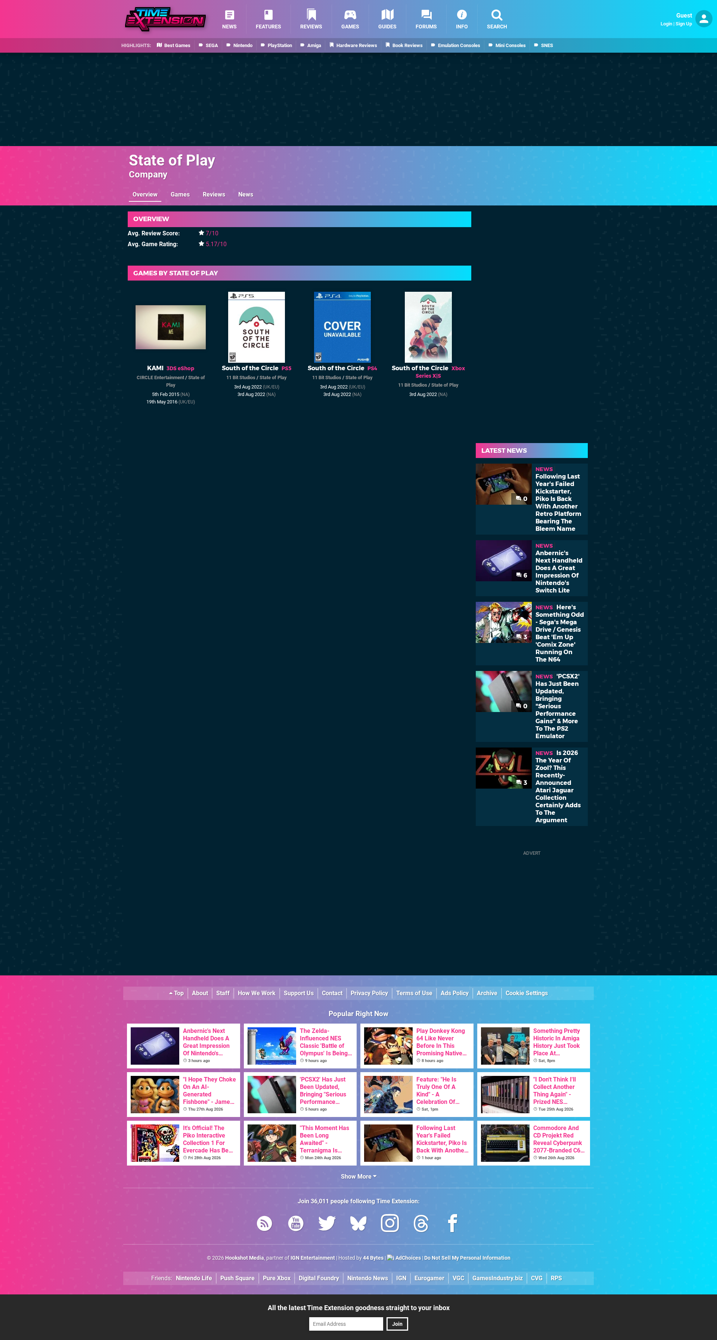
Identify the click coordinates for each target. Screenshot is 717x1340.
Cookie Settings (527, 993)
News (245, 194)
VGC (458, 1278)
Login (666, 24)
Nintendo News (367, 1278)
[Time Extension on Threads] (421, 1224)
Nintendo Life (194, 1278)
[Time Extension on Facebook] (452, 1224)
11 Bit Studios (240, 377)
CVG (537, 1278)
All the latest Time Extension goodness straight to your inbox (359, 1308)
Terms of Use (414, 993)
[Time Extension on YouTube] (296, 1224)
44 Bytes (373, 1258)
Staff (223, 993)
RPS (556, 1278)
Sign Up (684, 24)
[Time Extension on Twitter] (327, 1224)
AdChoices (407, 1258)
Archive (487, 993)
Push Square (237, 1278)
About (200, 993)
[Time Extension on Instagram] (390, 1224)
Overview (145, 194)
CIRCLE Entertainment (160, 377)
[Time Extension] (165, 19)
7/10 (212, 233)
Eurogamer (429, 1278)
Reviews (214, 194)
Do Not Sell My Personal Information (467, 1258)
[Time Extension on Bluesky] (358, 1224)
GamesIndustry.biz (497, 1278)
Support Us (299, 993)
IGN (401, 1278)
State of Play (172, 160)
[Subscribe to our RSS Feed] (264, 1224)
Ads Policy (455, 993)
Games (180, 194)
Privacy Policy (369, 993)
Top (178, 993)
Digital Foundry (319, 1278)
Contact (332, 993)
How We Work (257, 993)
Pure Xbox (277, 1278)
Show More (357, 1176)
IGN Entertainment (313, 1258)
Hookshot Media (244, 1258)
